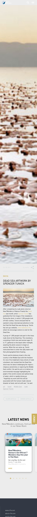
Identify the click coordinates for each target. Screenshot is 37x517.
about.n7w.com (10, 513)
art (4, 386)
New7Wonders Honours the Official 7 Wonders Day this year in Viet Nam (18, 453)
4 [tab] (20, 479)
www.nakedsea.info (24, 328)
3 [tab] (17, 479)
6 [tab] (26, 479)
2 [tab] (14, 479)
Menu (32, 1)
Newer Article (25, 399)
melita (27, 267)
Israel (9, 386)
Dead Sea (5, 276)
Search (28, 1)
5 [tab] (23, 479)
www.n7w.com (10, 510)
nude (26, 386)
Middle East (18, 386)
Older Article (11, 399)
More (10, 468)
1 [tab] (11, 479)
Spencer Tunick (23, 314)
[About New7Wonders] (8, 3)
